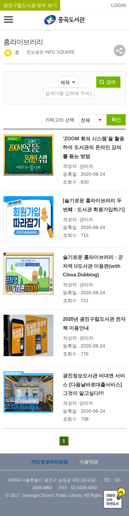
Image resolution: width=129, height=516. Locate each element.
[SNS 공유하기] (119, 50)
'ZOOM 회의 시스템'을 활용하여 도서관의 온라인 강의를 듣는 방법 (93, 147)
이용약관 (88, 461)
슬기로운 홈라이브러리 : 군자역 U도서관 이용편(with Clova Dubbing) (93, 265)
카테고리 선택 (59, 119)
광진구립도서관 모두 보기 (30, 5)
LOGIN (118, 5)
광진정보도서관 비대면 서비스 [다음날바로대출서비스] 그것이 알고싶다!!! (94, 384)
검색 (110, 82)
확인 (116, 119)
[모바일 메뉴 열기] (8, 20)
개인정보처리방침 (49, 461)
